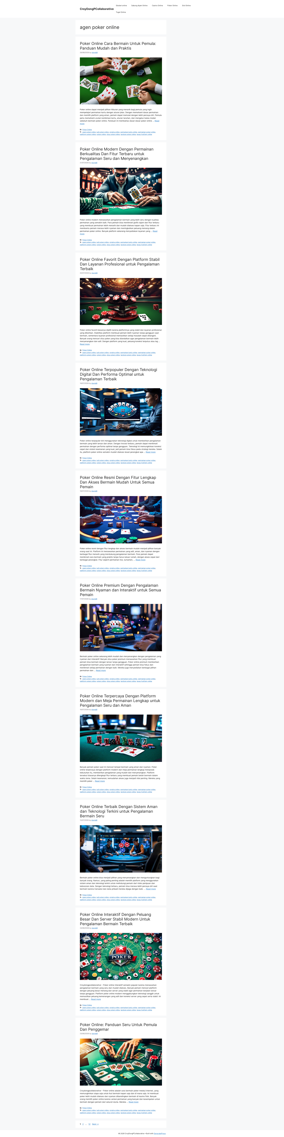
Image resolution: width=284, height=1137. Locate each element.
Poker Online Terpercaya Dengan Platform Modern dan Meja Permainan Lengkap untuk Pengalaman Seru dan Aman (120, 701)
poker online (101, 134)
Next (95, 1124)
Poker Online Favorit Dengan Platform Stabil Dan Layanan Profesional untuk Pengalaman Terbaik (120, 264)
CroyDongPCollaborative (97, 9)
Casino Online (157, 5)
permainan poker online (146, 132)
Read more (85, 344)
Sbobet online (121, 5)
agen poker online (89, 132)
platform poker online (88, 134)
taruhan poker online (128, 134)
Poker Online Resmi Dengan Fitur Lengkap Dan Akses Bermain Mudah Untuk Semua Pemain (118, 482)
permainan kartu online (128, 132)
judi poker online (103, 132)
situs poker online (113, 134)
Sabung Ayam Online (139, 5)
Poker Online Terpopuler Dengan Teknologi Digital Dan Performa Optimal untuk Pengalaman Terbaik (118, 374)
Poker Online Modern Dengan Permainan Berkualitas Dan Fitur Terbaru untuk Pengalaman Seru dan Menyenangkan (116, 154)
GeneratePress (160, 1133)
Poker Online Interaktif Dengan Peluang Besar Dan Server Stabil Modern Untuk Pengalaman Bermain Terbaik (115, 919)
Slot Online (186, 5)
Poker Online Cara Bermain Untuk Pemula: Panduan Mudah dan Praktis (118, 45)
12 (89, 1124)
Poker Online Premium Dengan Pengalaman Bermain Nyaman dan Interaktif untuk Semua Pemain (120, 590)
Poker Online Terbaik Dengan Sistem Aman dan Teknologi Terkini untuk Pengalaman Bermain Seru (118, 811)
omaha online (114, 132)
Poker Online (172, 5)
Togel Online (121, 12)
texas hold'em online (144, 134)
